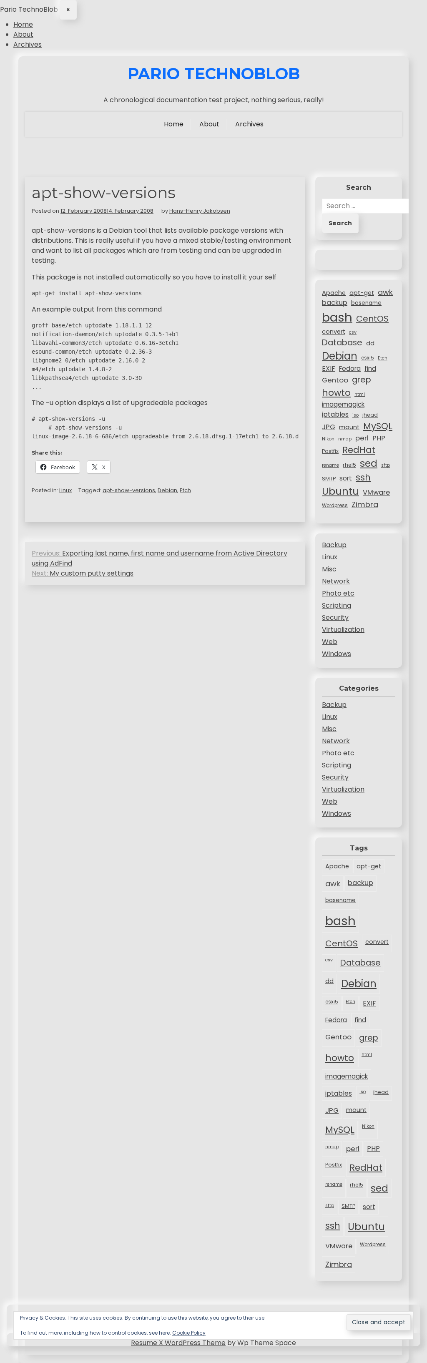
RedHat (358, 450)
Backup (334, 545)
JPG (328, 427)
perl (362, 438)
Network (336, 581)
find (370, 368)
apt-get (361, 293)
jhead (370, 414)
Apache (334, 293)
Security (335, 617)
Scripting (336, 605)
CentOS (372, 318)
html (359, 394)
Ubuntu (340, 491)
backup (334, 302)
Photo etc (338, 593)
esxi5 (367, 358)
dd (370, 343)
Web (329, 641)
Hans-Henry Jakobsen (199, 211)
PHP (378, 438)
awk (385, 292)
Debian (167, 490)
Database (342, 342)
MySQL (377, 426)
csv (353, 332)
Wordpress (335, 505)
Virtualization (343, 629)
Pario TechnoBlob (214, 74)
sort (345, 478)
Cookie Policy (189, 1332)
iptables (335, 414)
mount (349, 427)
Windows (336, 654)
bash (337, 317)
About (23, 34)
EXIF (328, 368)
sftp (385, 465)
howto (336, 393)
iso (355, 415)
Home (23, 24)
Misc (329, 569)
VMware (376, 492)
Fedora (350, 368)
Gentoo (335, 380)
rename (330, 465)
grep (361, 379)
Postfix (330, 451)
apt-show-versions (129, 490)
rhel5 (349, 464)
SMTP (329, 478)
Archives (27, 44)
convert (333, 331)
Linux (65, 490)
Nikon (328, 439)
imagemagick (343, 404)
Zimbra (365, 504)
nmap (345, 439)
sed (368, 463)
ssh (363, 477)
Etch (185, 490)
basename (366, 303)
